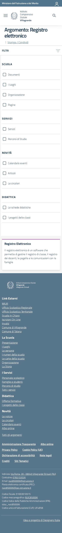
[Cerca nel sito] (54, 16)
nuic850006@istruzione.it (21, 481)
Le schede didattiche (19, 207)
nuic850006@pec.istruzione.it (16, 488)
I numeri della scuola (13, 354)
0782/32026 (19, 477)
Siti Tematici (21, 461)
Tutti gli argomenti (12, 435)
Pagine (11, 105)
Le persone (8, 351)
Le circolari (14, 183)
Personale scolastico (13, 378)
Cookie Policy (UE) (32, 450)
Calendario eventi (17, 163)
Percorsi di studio (11, 386)
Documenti (14, 75)
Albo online (8, 428)
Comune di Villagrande (14, 327)
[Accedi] (57, 3)
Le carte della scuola (13, 358)
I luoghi (12, 85)
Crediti (6, 461)
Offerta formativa (11, 401)
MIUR (5, 304)
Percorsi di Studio (17, 139)
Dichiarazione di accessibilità (18, 455)
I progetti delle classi (19, 217)
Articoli (12, 173)
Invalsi (5, 323)
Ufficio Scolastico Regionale (17, 308)
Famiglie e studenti (12, 382)
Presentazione (10, 343)
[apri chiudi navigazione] (6, 16)
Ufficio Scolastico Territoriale (17, 312)
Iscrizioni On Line (11, 319)
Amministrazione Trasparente (19, 444)
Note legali (46, 455)
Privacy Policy (10, 450)
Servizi (11, 129)
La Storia (7, 366)
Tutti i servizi (8, 390)
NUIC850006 (31, 497)
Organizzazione (16, 95)
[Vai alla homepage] (14, 16)
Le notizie (7, 416)
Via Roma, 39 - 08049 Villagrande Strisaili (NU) (33, 474)
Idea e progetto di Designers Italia (41, 520)
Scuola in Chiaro (11, 315)
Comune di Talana (11, 331)
